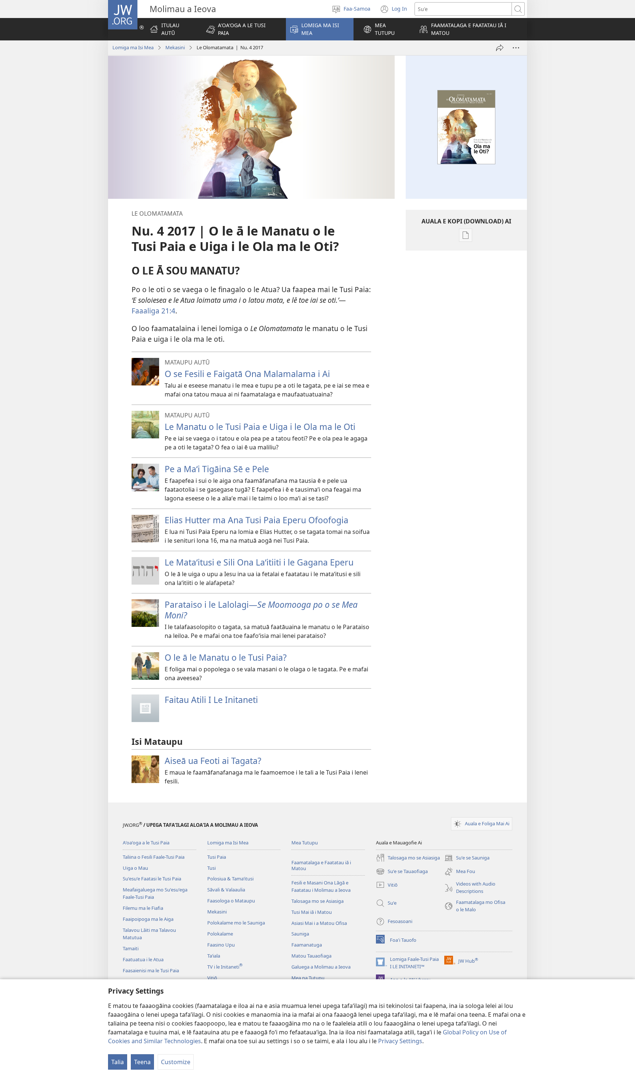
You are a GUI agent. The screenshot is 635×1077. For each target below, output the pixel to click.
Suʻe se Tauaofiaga (402, 872)
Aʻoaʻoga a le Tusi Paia (146, 842)
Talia (117, 1062)
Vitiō (212, 977)
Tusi (211, 868)
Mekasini (175, 47)
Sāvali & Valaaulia (226, 889)
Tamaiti (131, 948)
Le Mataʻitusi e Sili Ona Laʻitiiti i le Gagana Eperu (259, 562)
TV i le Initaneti (225, 966)
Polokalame (220, 933)
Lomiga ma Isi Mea (133, 47)
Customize (175, 1062)
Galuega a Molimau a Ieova (321, 966)
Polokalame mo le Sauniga (236, 922)
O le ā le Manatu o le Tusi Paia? (226, 657)
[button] (241, 29)
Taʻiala (213, 955)
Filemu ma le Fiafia (143, 908)
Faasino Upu (221, 944)
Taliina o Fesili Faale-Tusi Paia (153, 857)
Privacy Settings (400, 1041)
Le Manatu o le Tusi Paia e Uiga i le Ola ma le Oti (260, 426)
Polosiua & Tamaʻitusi (230, 878)
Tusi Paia (216, 857)
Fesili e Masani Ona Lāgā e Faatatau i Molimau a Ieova (321, 886)
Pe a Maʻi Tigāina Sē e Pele (217, 469)
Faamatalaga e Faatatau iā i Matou (321, 865)
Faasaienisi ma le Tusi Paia (151, 970)
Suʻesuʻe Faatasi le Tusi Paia (152, 878)
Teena (142, 1062)
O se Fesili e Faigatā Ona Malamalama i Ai (247, 374)
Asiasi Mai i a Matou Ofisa (319, 923)
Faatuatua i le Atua (143, 959)
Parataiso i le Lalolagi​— (261, 610)
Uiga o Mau (135, 868)
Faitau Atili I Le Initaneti (211, 700)
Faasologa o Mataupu (231, 900)
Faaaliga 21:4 (153, 311)
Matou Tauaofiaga (311, 955)
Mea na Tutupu (307, 977)
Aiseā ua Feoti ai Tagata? (213, 761)
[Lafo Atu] (499, 47)
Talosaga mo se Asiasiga (317, 901)
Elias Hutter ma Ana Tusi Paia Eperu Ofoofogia (256, 520)
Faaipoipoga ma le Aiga (148, 919)
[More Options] (516, 47)
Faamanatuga (306, 944)
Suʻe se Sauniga (466, 858)
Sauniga (300, 933)
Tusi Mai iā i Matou (311, 912)
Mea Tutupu (304, 842)
